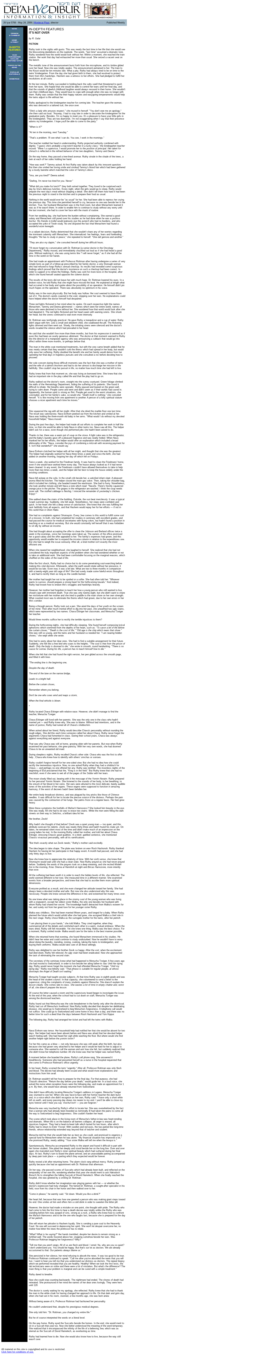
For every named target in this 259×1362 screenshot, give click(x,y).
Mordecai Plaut (41, 22)
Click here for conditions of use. (17, 1352)
